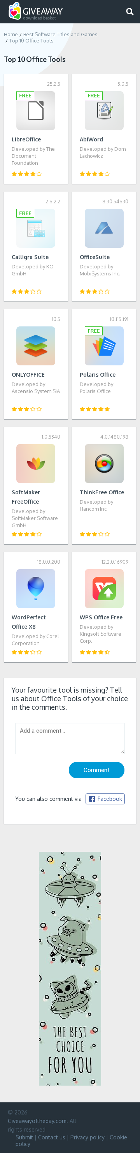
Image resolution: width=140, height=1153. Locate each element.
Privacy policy (87, 1137)
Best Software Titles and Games (60, 34)
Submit (24, 1137)
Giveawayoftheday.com (37, 1121)
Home (11, 34)
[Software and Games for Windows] (36, 11)
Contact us (51, 1137)
